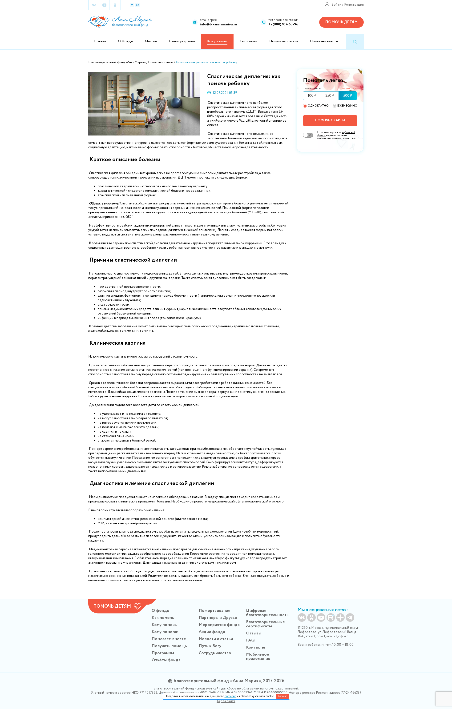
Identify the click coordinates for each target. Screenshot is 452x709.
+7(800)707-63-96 (283, 24)
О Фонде (125, 41)
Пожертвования (214, 611)
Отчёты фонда (166, 660)
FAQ (250, 640)
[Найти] (355, 42)
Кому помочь (164, 625)
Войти (336, 4)
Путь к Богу (210, 646)
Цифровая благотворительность (267, 613)
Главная (100, 41)
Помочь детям (341, 22)
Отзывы (253, 633)
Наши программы (182, 41)
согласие (230, 696)
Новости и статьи (216, 639)
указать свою (349, 88)
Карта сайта (226, 701)
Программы (163, 653)
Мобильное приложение (258, 656)
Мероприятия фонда (219, 625)
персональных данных (341, 138)
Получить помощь (283, 41)
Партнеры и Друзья (218, 618)
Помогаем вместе (324, 41)
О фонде (160, 611)
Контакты (255, 647)
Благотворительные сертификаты (265, 624)
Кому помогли (165, 632)
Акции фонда (212, 632)
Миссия (151, 41)
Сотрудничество (215, 653)
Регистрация (354, 4)
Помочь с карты (330, 120)
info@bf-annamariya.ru (218, 24)
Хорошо (282, 696)
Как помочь (248, 41)
